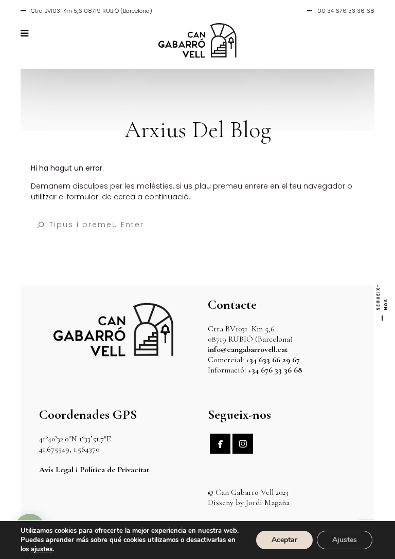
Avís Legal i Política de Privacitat (94, 469)
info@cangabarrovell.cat (248, 349)
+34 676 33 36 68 (275, 370)
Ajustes (344, 540)
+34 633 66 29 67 (273, 360)
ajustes (41, 549)
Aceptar (284, 540)
